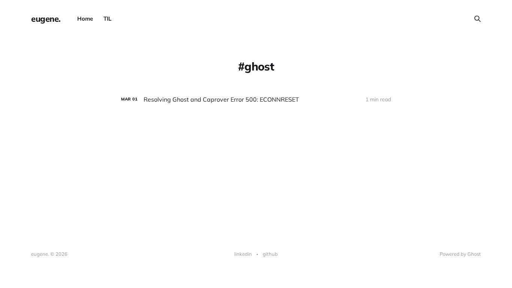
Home (85, 18)
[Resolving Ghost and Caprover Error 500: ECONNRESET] (256, 99)
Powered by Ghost (460, 254)
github (270, 254)
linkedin (243, 254)
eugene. (46, 19)
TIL (107, 18)
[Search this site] (477, 18)
